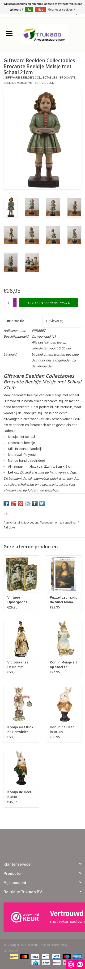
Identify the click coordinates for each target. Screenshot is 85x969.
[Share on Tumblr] (35, 503)
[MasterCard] (24, 956)
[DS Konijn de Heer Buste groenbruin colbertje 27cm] (21, 768)
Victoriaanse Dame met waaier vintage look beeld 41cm (20, 664)
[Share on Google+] (13, 503)
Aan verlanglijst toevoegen (21, 522)
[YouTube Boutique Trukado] (51, 843)
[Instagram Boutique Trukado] (59, 843)
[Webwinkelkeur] (42, 917)
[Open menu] (9, 33)
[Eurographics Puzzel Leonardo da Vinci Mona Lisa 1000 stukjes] (63, 573)
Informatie (15, 321)
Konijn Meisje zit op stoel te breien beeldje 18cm (63, 664)
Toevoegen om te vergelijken (59, 522)
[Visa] (34, 956)
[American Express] (76, 956)
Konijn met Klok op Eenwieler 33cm (20, 729)
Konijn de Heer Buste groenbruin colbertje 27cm (19, 794)
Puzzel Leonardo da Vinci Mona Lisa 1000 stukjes (63, 600)
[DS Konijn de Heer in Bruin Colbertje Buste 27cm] (63, 703)
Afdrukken (10, 527)
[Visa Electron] (56, 956)
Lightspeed (11, 950)
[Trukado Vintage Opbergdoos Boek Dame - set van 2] (21, 573)
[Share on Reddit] (27, 503)
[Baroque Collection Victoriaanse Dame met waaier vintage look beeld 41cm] (21, 638)
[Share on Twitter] (42, 503)
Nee (40, 9)
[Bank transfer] (45, 962)
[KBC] (35, 962)
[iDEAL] (13, 956)
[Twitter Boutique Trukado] (34, 843)
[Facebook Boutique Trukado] (25, 843)
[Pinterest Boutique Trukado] (42, 843)
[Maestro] (66, 956)
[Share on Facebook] (6, 503)
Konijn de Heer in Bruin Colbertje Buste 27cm (62, 729)
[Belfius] (56, 962)
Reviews (54, 321)
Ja (29, 9)
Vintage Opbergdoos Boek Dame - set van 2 (20, 600)
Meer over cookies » (61, 9)
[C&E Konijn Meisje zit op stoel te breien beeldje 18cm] (63, 638)
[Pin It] (20, 503)
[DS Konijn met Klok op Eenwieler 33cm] (21, 703)
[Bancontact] (45, 956)
